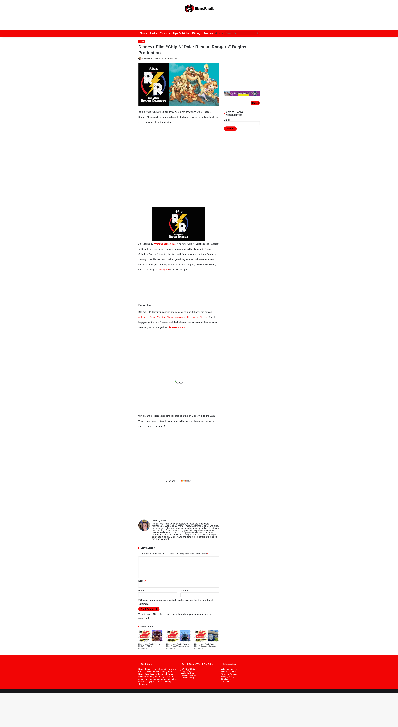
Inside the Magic (188, 673)
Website (184, 590)
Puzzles (208, 33)
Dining (196, 33)
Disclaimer (226, 679)
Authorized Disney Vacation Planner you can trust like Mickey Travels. (173, 317)
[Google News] (185, 481)
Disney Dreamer (188, 675)
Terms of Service (229, 674)
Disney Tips (186, 671)
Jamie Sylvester (147, 58)
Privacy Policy (227, 676)
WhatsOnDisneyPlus (165, 244)
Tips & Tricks (181, 33)
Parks (153, 33)
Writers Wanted (228, 671)
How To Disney (187, 669)
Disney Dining (187, 677)
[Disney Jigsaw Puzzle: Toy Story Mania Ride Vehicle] (150, 636)
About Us (225, 681)
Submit (230, 128)
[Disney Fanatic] (199, 9)
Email (142, 590)
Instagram (164, 269)
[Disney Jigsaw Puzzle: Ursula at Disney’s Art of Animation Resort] (178, 636)
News (143, 33)
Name (142, 581)
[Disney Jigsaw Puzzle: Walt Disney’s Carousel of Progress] (206, 636)
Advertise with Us (229, 669)
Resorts (165, 33)
